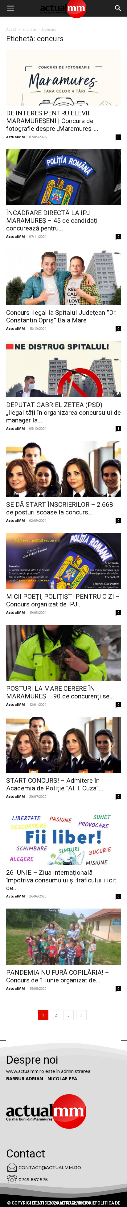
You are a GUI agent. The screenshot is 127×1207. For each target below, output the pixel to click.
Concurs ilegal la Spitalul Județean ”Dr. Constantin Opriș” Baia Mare (61, 316)
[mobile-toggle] (10, 8)
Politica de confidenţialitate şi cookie (76, 1203)
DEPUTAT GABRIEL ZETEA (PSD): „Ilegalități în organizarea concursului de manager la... (63, 412)
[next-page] (81, 1015)
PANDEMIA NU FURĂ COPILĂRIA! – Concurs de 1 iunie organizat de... (57, 976)
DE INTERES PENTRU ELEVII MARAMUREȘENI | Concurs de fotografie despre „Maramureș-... (52, 121)
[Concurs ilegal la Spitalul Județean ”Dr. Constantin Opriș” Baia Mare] (63, 277)
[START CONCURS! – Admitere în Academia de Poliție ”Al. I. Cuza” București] (63, 745)
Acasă (11, 29)
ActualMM (15, 136)
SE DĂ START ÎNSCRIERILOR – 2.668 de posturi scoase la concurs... (59, 508)
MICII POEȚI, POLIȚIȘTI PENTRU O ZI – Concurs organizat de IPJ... (63, 600)
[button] (118, 8)
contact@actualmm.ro (49, 1167)
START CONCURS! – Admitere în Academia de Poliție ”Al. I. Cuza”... (54, 784)
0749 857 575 (33, 1179)
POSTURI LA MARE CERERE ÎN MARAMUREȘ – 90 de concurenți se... (60, 692)
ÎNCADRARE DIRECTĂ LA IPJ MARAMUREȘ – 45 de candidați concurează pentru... (52, 220)
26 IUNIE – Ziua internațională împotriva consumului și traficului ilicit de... (61, 880)
